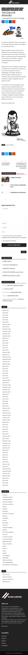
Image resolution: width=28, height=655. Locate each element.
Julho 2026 (5, 312)
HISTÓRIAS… (5, 518)
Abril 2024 (5, 375)
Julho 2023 (5, 396)
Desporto (4, 509)
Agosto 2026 (5, 310)
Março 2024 (5, 378)
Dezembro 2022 (6, 413)
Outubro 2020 (6, 473)
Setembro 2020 (6, 476)
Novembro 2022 (6, 415)
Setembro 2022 (6, 420)
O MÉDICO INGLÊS (15, 177)
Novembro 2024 (6, 359)
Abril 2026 (5, 319)
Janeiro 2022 (5, 438)
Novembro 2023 (6, 387)
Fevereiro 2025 (6, 352)
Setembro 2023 (6, 392)
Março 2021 (5, 462)
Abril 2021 (5, 459)
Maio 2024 (5, 373)
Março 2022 (5, 434)
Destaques (5, 511)
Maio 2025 (5, 345)
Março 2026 (5, 322)
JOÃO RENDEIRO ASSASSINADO (6, 164)
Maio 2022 (5, 429)
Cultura (4, 506)
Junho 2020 (5, 483)
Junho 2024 (5, 371)
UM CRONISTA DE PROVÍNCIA (10, 565)
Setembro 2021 (6, 448)
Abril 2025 (5, 347)
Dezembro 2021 (6, 441)
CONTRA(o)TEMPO (7, 499)
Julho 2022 (5, 424)
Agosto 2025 (5, 338)
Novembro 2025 (6, 331)
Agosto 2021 (5, 450)
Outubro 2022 (6, 417)
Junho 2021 (5, 455)
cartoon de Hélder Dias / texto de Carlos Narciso (13, 18)
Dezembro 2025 (6, 329)
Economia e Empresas (8, 513)
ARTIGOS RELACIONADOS (8, 173)
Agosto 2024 (5, 366)
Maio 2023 (5, 401)
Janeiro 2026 (5, 326)
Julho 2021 (5, 452)
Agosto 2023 (5, 394)
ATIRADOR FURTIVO (7, 497)
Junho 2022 (5, 427)
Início (3, 5)
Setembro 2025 (6, 336)
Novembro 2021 (6, 443)
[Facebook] (3, 21)
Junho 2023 (5, 399)
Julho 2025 (5, 340)
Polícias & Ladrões (7, 544)
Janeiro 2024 (5, 382)
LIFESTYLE (5, 525)
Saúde (4, 551)
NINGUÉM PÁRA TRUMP (16, 292)
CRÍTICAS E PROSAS (7, 502)
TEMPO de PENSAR (7, 560)
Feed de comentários (7, 579)
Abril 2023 (5, 403)
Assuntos (7, 5)
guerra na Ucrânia (9, 144)
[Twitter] (6, 21)
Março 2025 (5, 350)
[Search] (26, 2)
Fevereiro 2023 (6, 408)
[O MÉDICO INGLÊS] (5, 179)
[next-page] (5, 200)
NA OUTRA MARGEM (7, 532)
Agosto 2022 (5, 422)
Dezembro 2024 (6, 357)
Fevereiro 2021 (6, 464)
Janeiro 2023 (5, 410)
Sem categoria (6, 555)
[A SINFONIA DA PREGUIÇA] (5, 194)
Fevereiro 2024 (6, 380)
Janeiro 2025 (5, 354)
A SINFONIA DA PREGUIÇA (18, 192)
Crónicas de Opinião (6, 9)
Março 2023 (5, 406)
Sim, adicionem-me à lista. (9, 240)
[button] (2, 2)
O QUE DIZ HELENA (7, 539)
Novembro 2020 (6, 471)
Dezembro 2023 (6, 385)
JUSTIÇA (4, 520)
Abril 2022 (5, 431)
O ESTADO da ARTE (14, 9)
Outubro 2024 (6, 361)
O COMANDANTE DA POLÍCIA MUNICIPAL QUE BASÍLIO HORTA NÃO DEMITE (21, 166)
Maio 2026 (5, 317)
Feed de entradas (7, 577)
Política (20, 9)
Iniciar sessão (6, 574)
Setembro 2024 (6, 364)
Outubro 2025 (6, 333)
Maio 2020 (5, 485)
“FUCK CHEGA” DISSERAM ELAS (10, 265)
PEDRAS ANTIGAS (6, 541)
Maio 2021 (5, 457)
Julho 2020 (5, 480)
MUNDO (21, 8)
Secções (4, 553)
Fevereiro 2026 (6, 324)
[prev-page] (3, 200)
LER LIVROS (5, 523)
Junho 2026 (5, 315)
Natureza (4, 534)
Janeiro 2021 (5, 466)
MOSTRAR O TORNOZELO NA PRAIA (15, 285)
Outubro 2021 (6, 445)
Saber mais (4, 626)
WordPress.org (6, 581)
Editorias (17, 8)
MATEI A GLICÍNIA (9, 289)
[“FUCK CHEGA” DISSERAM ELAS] (5, 187)
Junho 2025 (5, 343)
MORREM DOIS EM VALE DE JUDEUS (11, 275)
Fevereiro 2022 (6, 436)
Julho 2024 (5, 368)
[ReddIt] (13, 21)
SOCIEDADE (5, 558)
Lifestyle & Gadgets (15, 5)
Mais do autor (20, 173)
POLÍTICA (4, 548)
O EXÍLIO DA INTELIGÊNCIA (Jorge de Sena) (12, 272)
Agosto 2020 (5, 478)
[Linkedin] (10, 21)
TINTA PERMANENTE (7, 562)
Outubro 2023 (6, 389)
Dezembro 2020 (6, 469)
